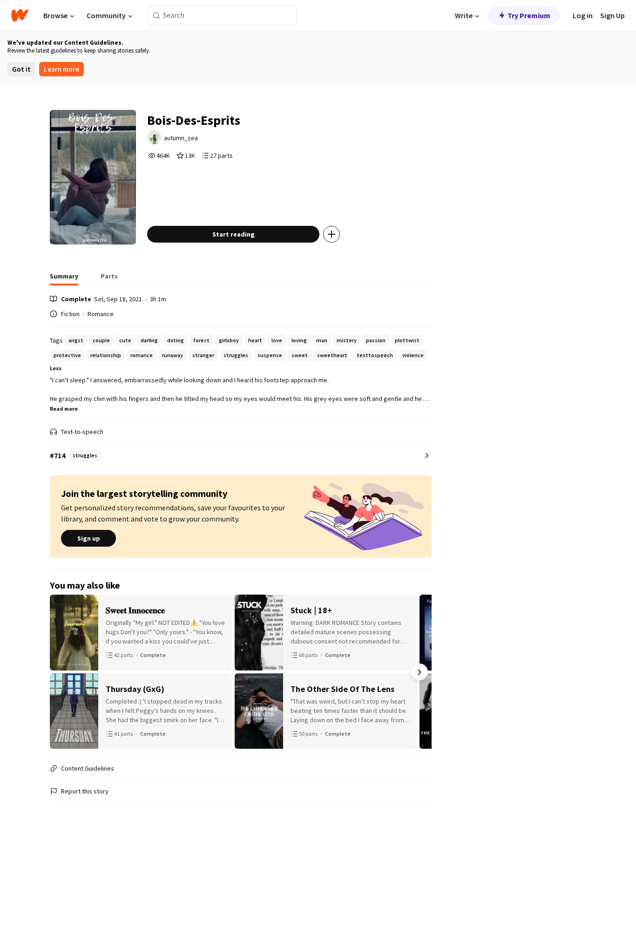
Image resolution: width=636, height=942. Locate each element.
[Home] (19, 15)
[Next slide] (419, 672)
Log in (583, 15)
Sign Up (612, 15)
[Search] (157, 15)
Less (55, 368)
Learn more (61, 69)
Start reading (233, 234)
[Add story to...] (331, 234)
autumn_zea (181, 138)
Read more (64, 408)
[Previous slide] (62, 672)
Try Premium (528, 15)
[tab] (64, 278)
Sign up (88, 538)
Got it (21, 69)
